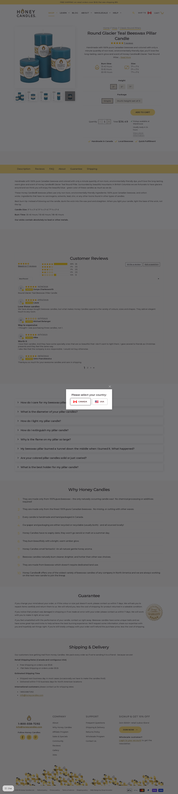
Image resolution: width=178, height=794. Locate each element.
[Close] (110, 386)
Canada (82, 401)
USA (102, 401)
